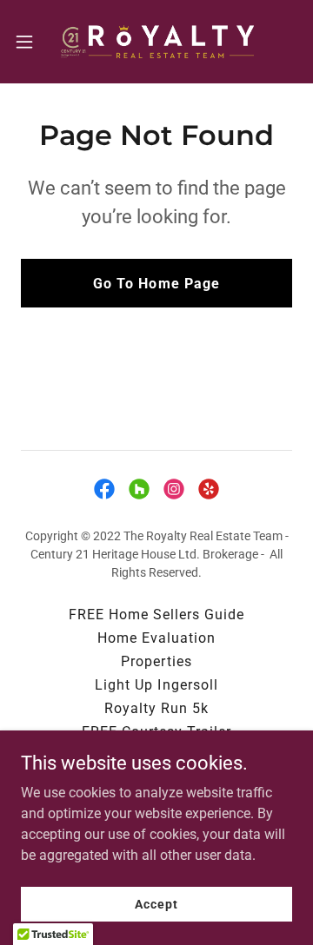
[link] (156, 41)
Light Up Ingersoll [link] (156, 685)
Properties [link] (156, 661)
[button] (29, 41)
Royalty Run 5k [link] (156, 708)
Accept (156, 903)
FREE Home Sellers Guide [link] (156, 614)
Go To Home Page (156, 283)
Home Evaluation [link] (156, 638)
